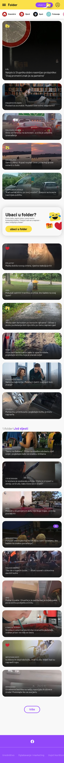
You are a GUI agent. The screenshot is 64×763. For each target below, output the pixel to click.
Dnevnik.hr (12, 14)
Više (32, 709)
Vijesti (27, 14)
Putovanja (56, 14)
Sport (41, 14)
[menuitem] (58, 4)
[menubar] (58, 5)
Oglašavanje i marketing (31, 755)
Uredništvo (8, 755)
